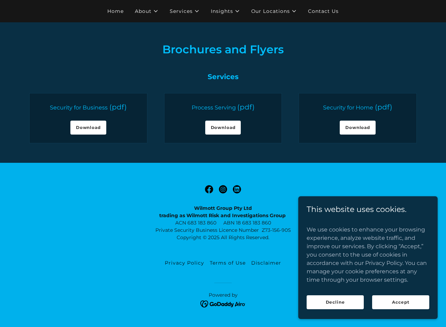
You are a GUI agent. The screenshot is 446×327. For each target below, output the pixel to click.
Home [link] (115, 11)
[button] (147, 11)
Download (88, 127)
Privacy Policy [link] (184, 263)
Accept (400, 302)
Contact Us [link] (323, 11)
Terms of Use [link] (228, 263)
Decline (335, 302)
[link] (209, 189)
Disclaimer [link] (266, 263)
